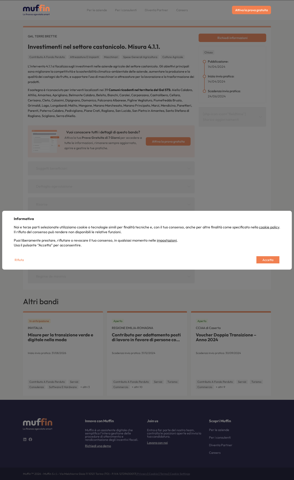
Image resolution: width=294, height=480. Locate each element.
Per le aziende (97, 10)
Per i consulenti (126, 10)
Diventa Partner (156, 10)
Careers (182, 10)
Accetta (267, 260)
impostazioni (167, 240)
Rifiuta (19, 260)
